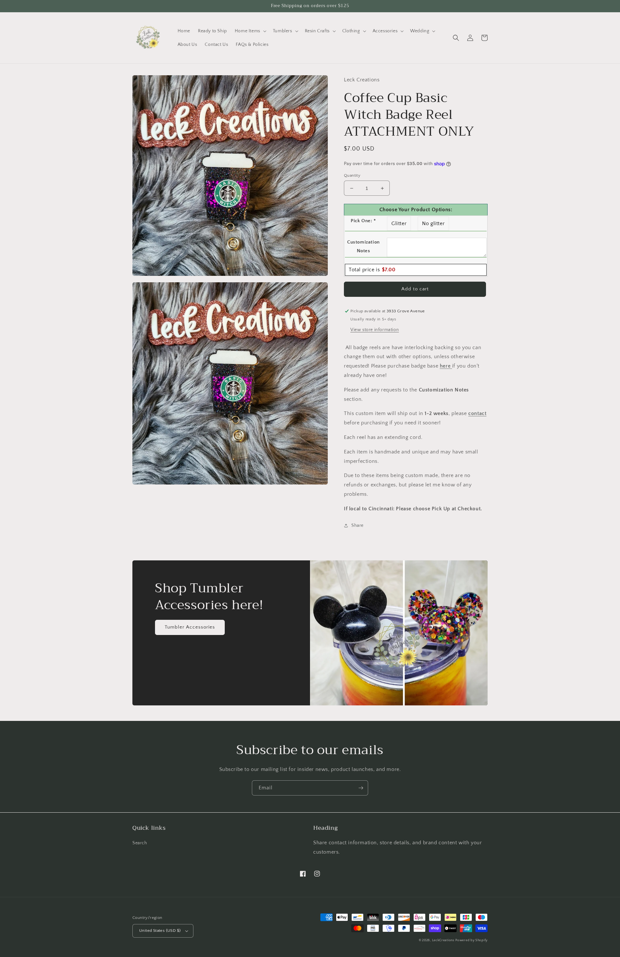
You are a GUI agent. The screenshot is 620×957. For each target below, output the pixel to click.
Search (139, 843)
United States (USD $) (160, 930)
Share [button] (357, 525)
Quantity (352, 175)
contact (477, 413)
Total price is (372, 270)
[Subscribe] (361, 788)
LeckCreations (443, 940)
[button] (250, 31)
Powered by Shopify (471, 940)
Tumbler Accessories (190, 627)
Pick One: (363, 221)
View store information (374, 329)
